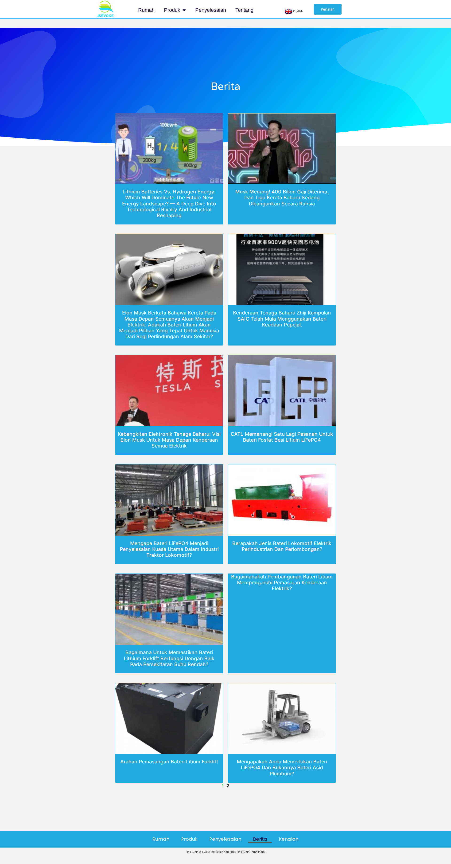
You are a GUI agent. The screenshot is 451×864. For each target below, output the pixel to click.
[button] (328, 9)
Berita (260, 839)
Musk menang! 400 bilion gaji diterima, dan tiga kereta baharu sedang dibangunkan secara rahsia (282, 197)
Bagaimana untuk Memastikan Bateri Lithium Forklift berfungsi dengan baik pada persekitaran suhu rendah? (169, 658)
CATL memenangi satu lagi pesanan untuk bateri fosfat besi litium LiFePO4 (282, 437)
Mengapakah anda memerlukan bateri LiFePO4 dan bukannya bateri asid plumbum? (282, 767)
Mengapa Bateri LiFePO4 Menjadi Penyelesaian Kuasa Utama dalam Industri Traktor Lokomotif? (169, 549)
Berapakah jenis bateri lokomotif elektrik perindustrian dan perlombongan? (281, 546)
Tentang (244, 10)
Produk (172, 10)
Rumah (146, 10)
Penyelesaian (210, 10)
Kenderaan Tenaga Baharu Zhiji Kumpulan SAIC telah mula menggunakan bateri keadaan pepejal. (282, 318)
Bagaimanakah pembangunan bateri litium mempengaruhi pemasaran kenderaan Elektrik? (282, 582)
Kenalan (289, 839)
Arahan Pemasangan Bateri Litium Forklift (169, 762)
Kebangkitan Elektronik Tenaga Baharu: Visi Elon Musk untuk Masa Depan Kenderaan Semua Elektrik (169, 440)
